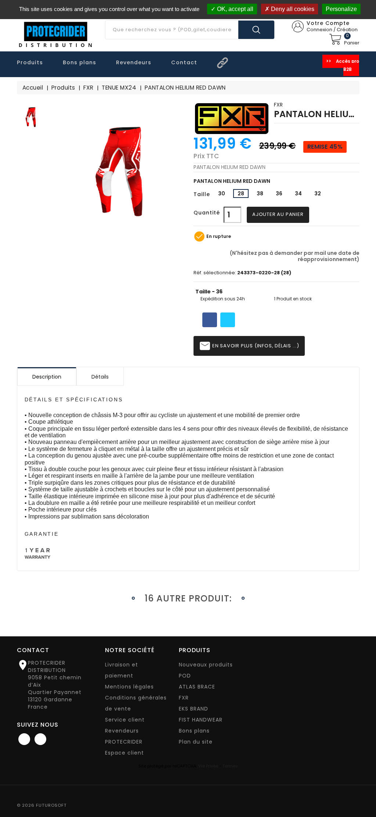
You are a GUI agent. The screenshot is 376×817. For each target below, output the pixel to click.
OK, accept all (234, 9)
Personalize (341, 9)
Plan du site (196, 741)
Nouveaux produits (206, 664)
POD (185, 675)
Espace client (124, 752)
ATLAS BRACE (197, 686)
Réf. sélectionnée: (215, 273)
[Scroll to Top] (363, 791)
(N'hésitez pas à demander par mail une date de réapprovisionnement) (294, 255)
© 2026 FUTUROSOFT (42, 805)
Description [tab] (46, 376)
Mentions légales (129, 686)
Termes (230, 766)
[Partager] (209, 319)
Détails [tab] (100, 376)
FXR (278, 104)
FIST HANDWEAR (201, 719)
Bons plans (194, 730)
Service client (125, 719)
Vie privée (208, 766)
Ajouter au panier (278, 214)
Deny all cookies (292, 9)
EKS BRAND (193, 708)
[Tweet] (227, 319)
